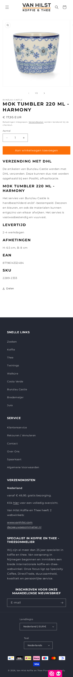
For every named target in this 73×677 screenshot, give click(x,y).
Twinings (13, 365)
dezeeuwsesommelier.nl (24, 527)
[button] (7, 7)
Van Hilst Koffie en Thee (30, 670)
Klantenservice (17, 427)
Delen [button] (10, 288)
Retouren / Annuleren (21, 435)
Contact (12, 443)
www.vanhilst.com (20, 522)
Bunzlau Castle (17, 389)
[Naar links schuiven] (29, 93)
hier (16, 502)
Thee (10, 357)
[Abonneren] (62, 603)
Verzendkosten (36, 122)
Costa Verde (15, 381)
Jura (10, 405)
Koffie (11, 349)
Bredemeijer (15, 397)
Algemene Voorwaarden (23, 467)
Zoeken (12, 341)
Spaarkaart (14, 459)
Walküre (12, 373)
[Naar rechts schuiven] (44, 93)
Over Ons (13, 451)
